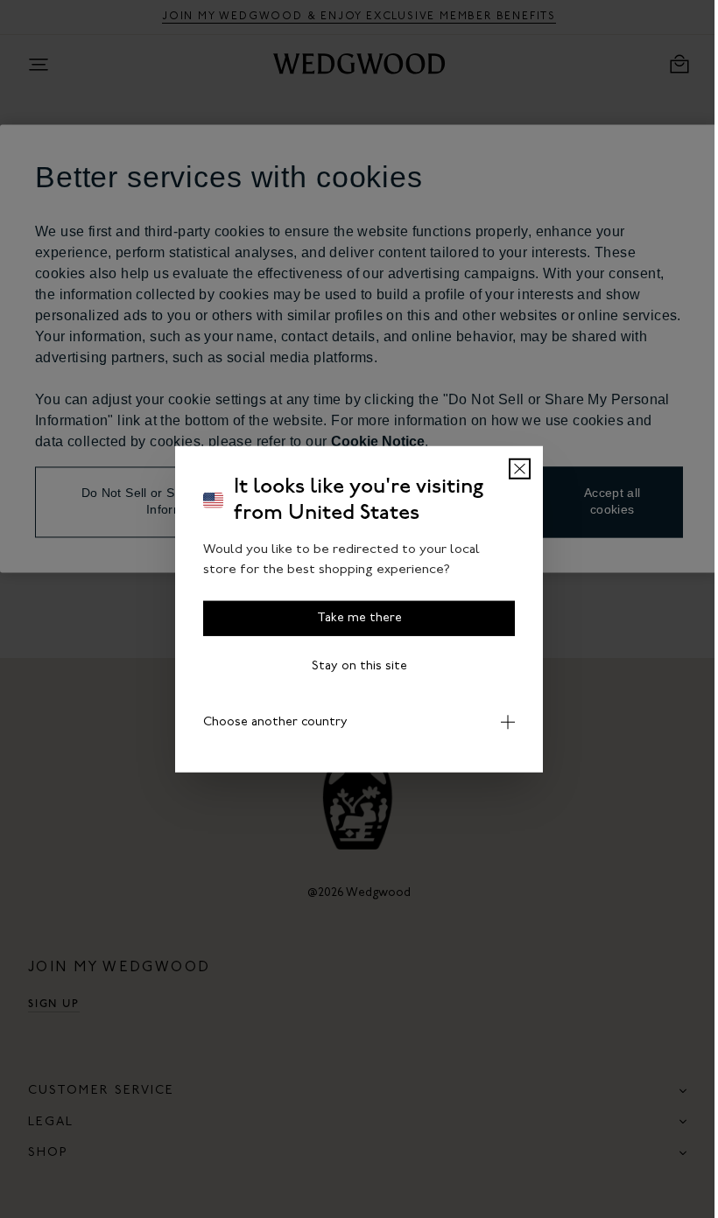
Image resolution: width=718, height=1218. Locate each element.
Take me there (352, 618)
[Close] (513, 469)
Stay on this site (352, 666)
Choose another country (269, 722)
